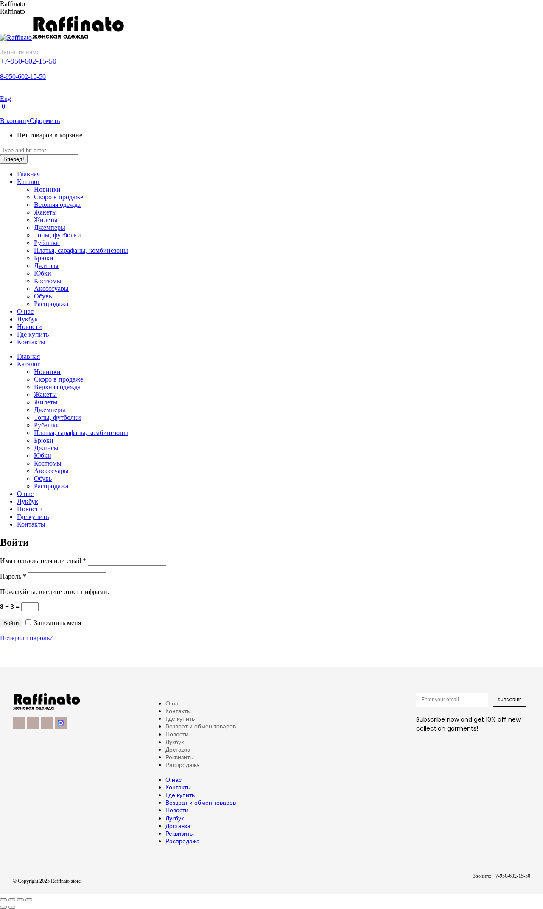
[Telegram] (19, 723)
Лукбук (174, 742)
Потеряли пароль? (26, 637)
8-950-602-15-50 (23, 76)
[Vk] (33, 723)
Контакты (178, 711)
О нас (173, 703)
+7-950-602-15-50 (28, 61)
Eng (5, 98)
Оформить (45, 120)
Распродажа (182, 765)
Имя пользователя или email (43, 560)
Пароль (13, 576)
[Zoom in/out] (28, 899)
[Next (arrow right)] (11, 907)
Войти (11, 623)
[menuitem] (28, 174)
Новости (176, 734)
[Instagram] (47, 723)
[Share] (11, 899)
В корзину (15, 120)
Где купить (180, 718)
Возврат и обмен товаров (200, 726)
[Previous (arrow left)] (3, 907)
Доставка (177, 749)
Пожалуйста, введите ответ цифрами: (54, 591)
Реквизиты (179, 757)
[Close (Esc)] (3, 899)
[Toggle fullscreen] (20, 899)
